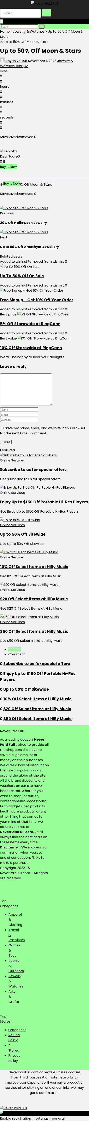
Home (5, 31)
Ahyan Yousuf (16, 61)
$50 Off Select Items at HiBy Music (34, 631)
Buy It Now (8, 166)
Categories (17, 1030)
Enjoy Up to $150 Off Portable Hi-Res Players (44, 502)
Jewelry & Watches (28, 31)
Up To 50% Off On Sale (22, 276)
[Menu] (1, 21)
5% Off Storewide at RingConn (30, 324)
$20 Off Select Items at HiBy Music (34, 599)
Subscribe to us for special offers (33, 469)
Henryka (21, 66)
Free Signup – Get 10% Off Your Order (36, 300)
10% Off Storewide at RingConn (31, 348)
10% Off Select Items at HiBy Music (34, 567)
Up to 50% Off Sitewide (23, 534)
